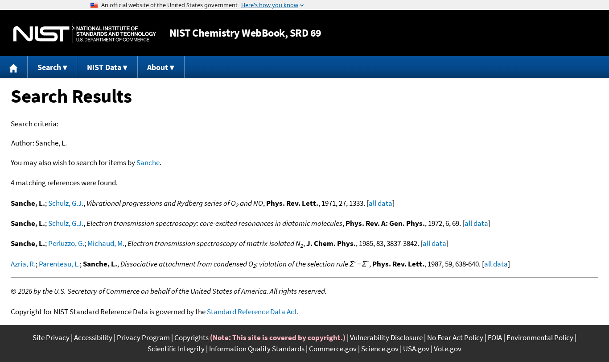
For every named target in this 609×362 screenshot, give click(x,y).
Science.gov (380, 349)
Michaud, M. (105, 243)
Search (49, 67)
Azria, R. (23, 264)
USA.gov (416, 349)
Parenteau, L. (59, 264)
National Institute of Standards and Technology (84, 33)
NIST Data (104, 67)
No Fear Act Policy (455, 337)
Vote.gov (447, 349)
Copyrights (191, 337)
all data (380, 203)
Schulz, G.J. (65, 203)
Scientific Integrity (176, 349)
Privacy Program (143, 337)
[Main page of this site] (14, 67)
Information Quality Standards (256, 349)
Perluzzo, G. (66, 243)
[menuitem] (14, 67)
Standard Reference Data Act (252, 311)
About (157, 67)
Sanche (148, 162)
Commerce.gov (333, 349)
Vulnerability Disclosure (386, 337)
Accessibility (93, 337)
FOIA (495, 337)
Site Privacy (51, 337)
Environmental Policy (539, 337)
